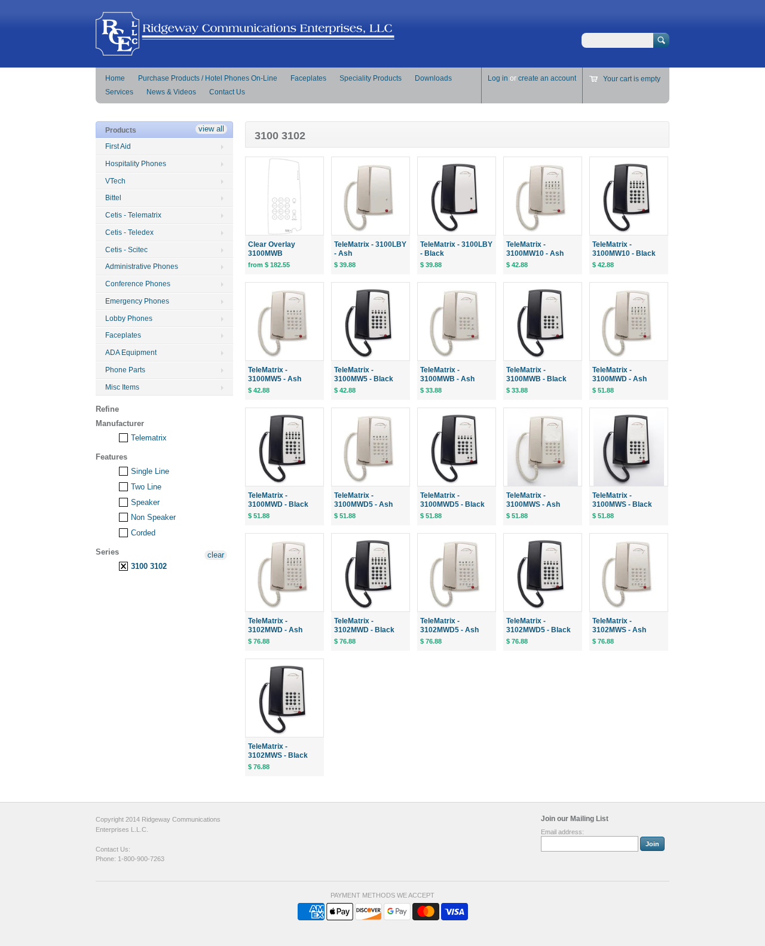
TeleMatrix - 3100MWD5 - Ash (363, 500)
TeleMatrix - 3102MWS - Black (278, 751)
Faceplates (308, 78)
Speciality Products (370, 78)
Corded (141, 532)
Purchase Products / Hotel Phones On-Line (207, 78)
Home (115, 78)
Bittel (113, 198)
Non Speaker (152, 517)
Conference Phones (137, 284)
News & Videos (171, 92)
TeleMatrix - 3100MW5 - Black (363, 374)
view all (211, 128)
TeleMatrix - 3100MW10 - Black (624, 249)
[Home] (245, 50)
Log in (498, 78)
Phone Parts (125, 370)
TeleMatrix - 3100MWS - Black (622, 500)
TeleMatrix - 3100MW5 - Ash (274, 374)
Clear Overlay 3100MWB (271, 249)
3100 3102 (147, 566)
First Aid (118, 146)
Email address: (562, 831)
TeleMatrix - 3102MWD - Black (364, 625)
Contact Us (227, 92)
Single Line (148, 471)
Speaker (144, 502)
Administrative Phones (141, 266)
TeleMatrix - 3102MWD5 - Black (538, 625)
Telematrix (147, 437)
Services (119, 92)
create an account (547, 78)
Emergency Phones (137, 301)
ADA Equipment (131, 352)
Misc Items (122, 387)
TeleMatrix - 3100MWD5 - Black (452, 500)
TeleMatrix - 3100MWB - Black (536, 374)
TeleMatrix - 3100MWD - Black (278, 500)
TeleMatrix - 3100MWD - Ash (619, 374)
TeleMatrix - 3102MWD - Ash (275, 625)
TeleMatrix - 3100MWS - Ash (533, 500)
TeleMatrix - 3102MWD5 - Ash (449, 625)
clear (215, 554)
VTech (115, 181)
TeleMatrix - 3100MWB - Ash (447, 374)
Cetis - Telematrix (133, 215)
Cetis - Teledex (129, 232)
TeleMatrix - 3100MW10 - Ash (535, 249)
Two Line (144, 486)
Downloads (433, 78)
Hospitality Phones (135, 164)
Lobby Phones (128, 318)
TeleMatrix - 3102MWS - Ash (619, 625)
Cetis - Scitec (126, 250)
